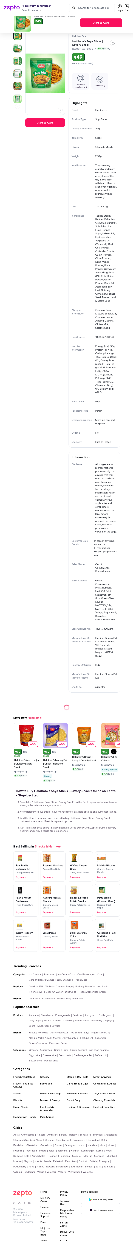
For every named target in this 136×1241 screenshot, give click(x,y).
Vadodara (29, 1172)
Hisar (103, 1145)
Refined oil (100, 1055)
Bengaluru (85, 1134)
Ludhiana (65, 1156)
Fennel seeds (82, 1020)
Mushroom (43, 1026)
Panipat (83, 1161)
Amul (48, 1038)
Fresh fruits (65, 1055)
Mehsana (99, 1156)
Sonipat (89, 1166)
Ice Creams (35, 974)
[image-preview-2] (17, 61)
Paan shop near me (98, 1050)
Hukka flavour (78, 1050)
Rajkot (40, 1166)
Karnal (99, 1150)
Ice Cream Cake (66, 974)
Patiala (93, 1161)
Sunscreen (49, 974)
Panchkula (70, 1161)
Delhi (104, 1140)
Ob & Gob (34, 998)
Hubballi (17, 1150)
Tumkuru (109, 1166)
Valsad (40, 1172)
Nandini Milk (35, 1038)
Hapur (81, 1145)
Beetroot (78, 1015)
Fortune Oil (86, 1038)
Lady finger (35, 1020)
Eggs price (34, 1055)
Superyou (100, 1038)
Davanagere (78, 1140)
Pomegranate (62, 1015)
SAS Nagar (77, 1166)
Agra (16, 1134)
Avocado (34, 1015)
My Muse (43, 1032)
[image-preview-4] (17, 86)
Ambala (41, 1134)
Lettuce (56, 1026)
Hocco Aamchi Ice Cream (92, 992)
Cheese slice (49, 1055)
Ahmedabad (27, 1134)
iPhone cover (36, 992)
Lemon (57, 1020)
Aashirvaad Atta (59, 1032)
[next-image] (60, 110)
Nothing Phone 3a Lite (87, 986)
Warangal (88, 1172)
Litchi (105, 986)
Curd (65, 1050)
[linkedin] (30, 1203)
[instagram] (15, 1203)
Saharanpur (62, 1166)
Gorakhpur (46, 1145)
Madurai (76, 1156)
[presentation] (17, 106)
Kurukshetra (38, 1156)
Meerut (87, 1156)
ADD (33, 744)
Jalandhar (63, 1150)
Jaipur (52, 1150)
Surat (98, 1166)
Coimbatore (62, 1140)
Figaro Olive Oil (100, 1032)
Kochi (109, 1150)
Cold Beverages (86, 974)
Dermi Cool (63, 998)
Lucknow (52, 1156)
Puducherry (19, 1166)
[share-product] (113, 43)
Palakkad (58, 1161)
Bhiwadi (97, 1134)
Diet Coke (70, 992)
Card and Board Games (41, 979)
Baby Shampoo (64, 979)
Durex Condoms (38, 1043)
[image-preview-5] (17, 98)
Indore (42, 1150)
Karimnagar (87, 1150)
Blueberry (96, 1020)
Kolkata (17, 1156)
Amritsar (52, 1134)
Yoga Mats (81, 979)
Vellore (62, 1172)
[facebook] (25, 1203)
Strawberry (47, 1015)
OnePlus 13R (36, 986)
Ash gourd (90, 1015)
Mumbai (110, 1156)
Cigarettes (46, 1050)
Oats (99, 974)
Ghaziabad (32, 1145)
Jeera (32, 1026)
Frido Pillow (48, 998)
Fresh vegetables (82, 1055)
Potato (47, 1020)
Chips (57, 1050)
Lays (86, 1032)
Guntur (59, 1145)
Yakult (32, 1032)
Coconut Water (54, 992)
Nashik (38, 1161)
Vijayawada (74, 1172)
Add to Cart (101, 22)
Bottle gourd (105, 1015)
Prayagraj (104, 1161)
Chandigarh (110, 1134)
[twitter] (20, 1203)
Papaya (108, 1020)
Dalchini (67, 1020)
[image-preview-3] (17, 73)
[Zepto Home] (12, 8)
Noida (47, 1161)
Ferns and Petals (58, 1043)
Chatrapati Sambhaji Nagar (27, 1140)
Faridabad (18, 1145)
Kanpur (75, 1150)
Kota (26, 1156)
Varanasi (51, 1172)
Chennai (49, 1140)
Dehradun (93, 1140)
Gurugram (70, 1145)
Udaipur (17, 1172)
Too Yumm (76, 1032)
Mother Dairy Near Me (65, 1038)
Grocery (33, 1050)
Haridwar (93, 1145)
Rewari (50, 1166)
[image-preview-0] (17, 36)
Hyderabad (31, 1150)
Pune (31, 1166)
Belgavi (73, 1134)
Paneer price (51, 1060)
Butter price (35, 1060)
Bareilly (63, 1134)
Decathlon (77, 998)
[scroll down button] (17, 106)
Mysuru (17, 1161)
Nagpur (28, 1161)
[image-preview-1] (17, 48)
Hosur (111, 1145)
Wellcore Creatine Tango (59, 986)
